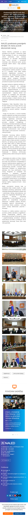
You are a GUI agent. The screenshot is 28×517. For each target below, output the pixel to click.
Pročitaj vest (8, 428)
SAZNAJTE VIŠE (18, 513)
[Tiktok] (20, 495)
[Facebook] (12, 495)
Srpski (5, 1)
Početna (4, 35)
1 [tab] (13, 434)
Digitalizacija (6, 373)
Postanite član (6, 460)
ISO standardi (6, 456)
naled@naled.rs (10, 451)
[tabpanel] (14, 413)
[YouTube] (15, 495)
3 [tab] (17, 434)
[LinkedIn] (7, 495)
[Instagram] (10, 495)
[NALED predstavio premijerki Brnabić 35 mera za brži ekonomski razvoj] (14, 239)
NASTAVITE (7, 513)
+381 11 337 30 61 (9, 449)
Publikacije (4, 467)
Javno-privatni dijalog (18, 373)
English (10, 1)
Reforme (6, 377)
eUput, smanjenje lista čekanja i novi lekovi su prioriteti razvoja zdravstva (12, 415)
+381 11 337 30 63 (9, 448)
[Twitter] (18, 495)
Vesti (8, 35)
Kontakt (24, 1)
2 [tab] (15, 434)
